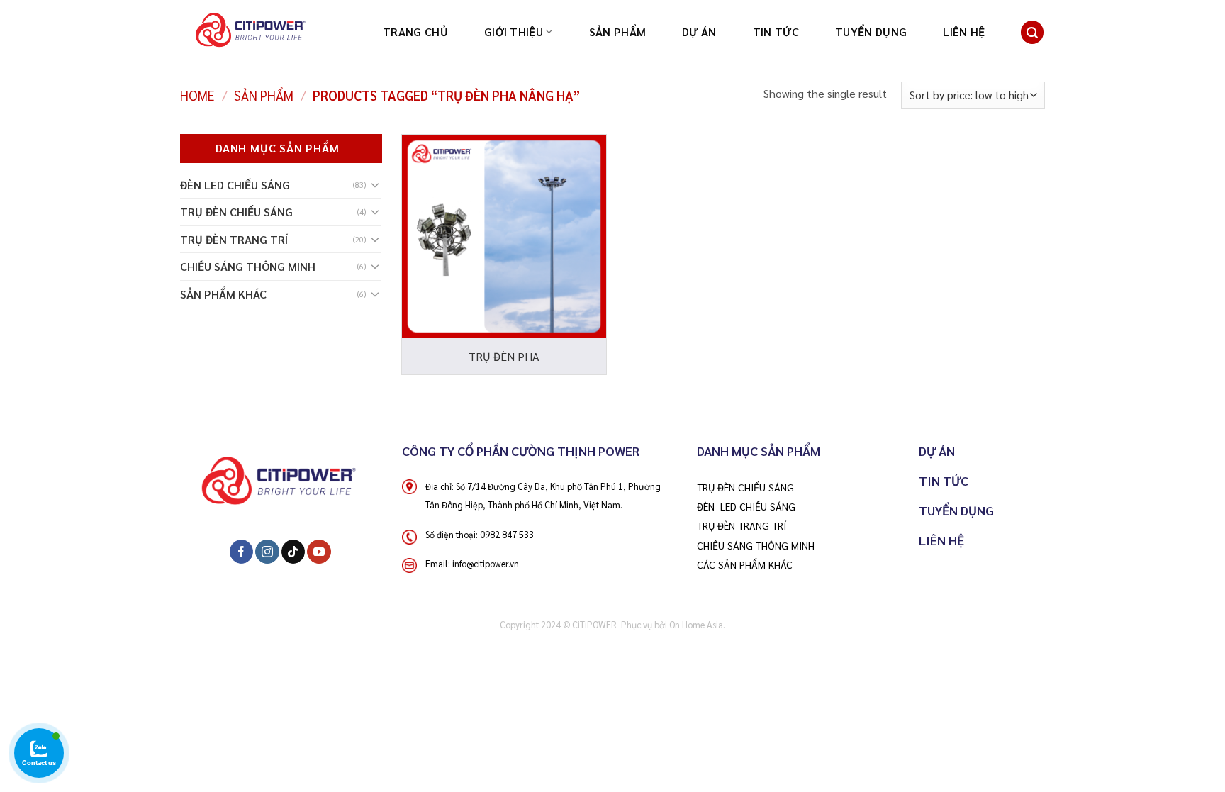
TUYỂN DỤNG (871, 31)
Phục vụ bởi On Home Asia (672, 624)
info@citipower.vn (485, 563)
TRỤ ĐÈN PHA (504, 357)
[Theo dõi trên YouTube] (318, 552)
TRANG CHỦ (415, 31)
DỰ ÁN (699, 31)
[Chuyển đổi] (375, 185)
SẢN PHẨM (618, 31)
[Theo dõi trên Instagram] (267, 552)
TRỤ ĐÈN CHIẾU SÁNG (236, 211)
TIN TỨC (776, 31)
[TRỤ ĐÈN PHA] (504, 237)
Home (197, 95)
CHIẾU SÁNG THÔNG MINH (247, 266)
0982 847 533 (507, 534)
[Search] (1032, 32)
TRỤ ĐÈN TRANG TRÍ (234, 239)
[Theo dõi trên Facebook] (241, 552)
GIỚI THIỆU (513, 31)
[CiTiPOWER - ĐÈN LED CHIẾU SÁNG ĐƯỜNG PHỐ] (276, 32)
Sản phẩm (263, 95)
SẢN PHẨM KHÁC (223, 293)
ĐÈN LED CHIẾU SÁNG (235, 184)
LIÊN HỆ (964, 31)
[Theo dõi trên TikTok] (293, 552)
